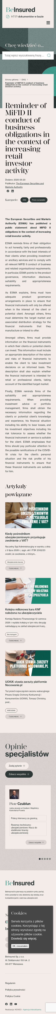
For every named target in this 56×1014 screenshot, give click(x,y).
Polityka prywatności (15, 989)
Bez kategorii (11, 634)
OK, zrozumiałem (20, 946)
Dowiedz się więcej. (24, 938)
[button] (49, 55)
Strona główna (12, 80)
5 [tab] (50, 859)
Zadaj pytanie (15, 766)
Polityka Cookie (12, 996)
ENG (24, 80)
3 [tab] (45, 859)
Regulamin (10, 983)
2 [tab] (42, 859)
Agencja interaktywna (32, 1009)
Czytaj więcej (13, 568)
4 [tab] (47, 859)
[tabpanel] (28, 817)
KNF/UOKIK (11, 710)
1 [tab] (40, 859)
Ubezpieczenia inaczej (15, 562)
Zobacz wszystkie (17, 774)
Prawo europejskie (38, 200)
